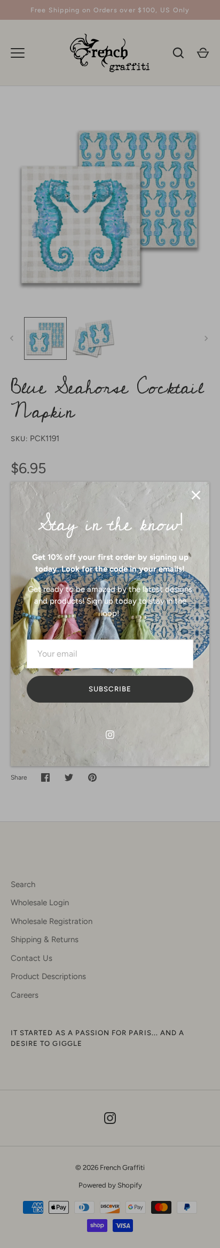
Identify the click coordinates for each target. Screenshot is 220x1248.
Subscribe (110, 689)
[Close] (196, 495)
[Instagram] (110, 734)
